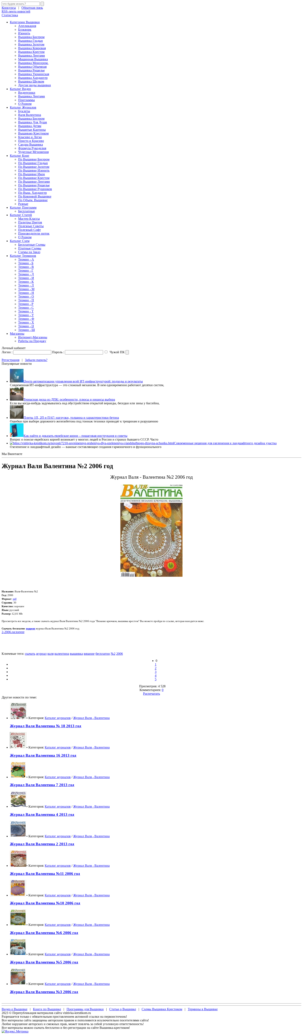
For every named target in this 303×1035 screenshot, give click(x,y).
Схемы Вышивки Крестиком (162, 1009)
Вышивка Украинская (33, 74)
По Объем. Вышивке (33, 200)
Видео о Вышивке (14, 1009)
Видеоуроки (26, 92)
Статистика (10, 15)
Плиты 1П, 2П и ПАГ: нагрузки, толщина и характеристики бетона (71, 417)
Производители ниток (33, 233)
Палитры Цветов (30, 222)
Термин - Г (25, 270)
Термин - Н (26, 293)
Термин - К (26, 281)
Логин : (7, 352)
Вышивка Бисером (31, 37)
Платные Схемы (29, 248)
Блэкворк (24, 29)
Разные (23, 204)
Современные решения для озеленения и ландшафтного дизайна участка (225, 443)
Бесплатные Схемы (31, 244)
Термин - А (26, 259)
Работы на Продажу (32, 341)
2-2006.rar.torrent (13, 632)
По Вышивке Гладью (33, 163)
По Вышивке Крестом (33, 178)
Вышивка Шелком (31, 81)
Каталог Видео (20, 89)
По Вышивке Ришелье (34, 185)
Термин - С (26, 307)
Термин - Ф (26, 318)
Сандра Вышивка (30, 144)
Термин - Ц (26, 326)
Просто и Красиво (31, 141)
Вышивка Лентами (31, 55)
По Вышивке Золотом (33, 166)
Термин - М (26, 289)
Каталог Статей (21, 215)
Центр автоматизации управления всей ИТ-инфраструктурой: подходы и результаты (83, 381)
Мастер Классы (29, 218)
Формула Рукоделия (32, 148)
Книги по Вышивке (47, 1009)
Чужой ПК (117, 352)
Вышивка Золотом (31, 44)
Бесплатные (26, 211)
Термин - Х (26, 322)
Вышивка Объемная (32, 66)
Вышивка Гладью (30, 40)
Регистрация (10, 360)
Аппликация (27, 26)
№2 (113, 653)
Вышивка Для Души (32, 122)
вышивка (76, 653)
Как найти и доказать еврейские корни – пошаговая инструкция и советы (75, 435)
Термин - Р (25, 304)
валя (50, 653)
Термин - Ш (26, 330)
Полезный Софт (29, 230)
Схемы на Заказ (29, 252)
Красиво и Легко (30, 137)
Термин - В (26, 267)
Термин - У (26, 315)
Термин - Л (26, 285)
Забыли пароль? (36, 360)
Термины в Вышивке (203, 1009)
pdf (14, 598)
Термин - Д (26, 274)
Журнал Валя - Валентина (91, 718)
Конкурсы (9, 7)
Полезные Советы (31, 226)
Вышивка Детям (29, 126)
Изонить (24, 33)
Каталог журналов (58, 718)
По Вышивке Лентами (34, 181)
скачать (30, 653)
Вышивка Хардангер (33, 78)
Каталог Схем (19, 241)
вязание (89, 653)
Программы (26, 100)
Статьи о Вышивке (122, 1009)
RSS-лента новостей (16, 11)
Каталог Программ (23, 207)
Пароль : (58, 352)
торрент (30, 628)
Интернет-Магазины (32, 337)
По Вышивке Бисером (33, 159)
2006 (119, 653)
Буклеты (24, 111)
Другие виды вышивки (34, 85)
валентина (61, 653)
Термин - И (26, 278)
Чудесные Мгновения (33, 152)
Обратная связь (32, 7)
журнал (41, 653)
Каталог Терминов (23, 255)
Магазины (17, 333)
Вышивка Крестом (31, 52)
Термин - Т (26, 311)
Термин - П (26, 300)
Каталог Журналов (23, 107)
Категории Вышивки (25, 22)
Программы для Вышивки (85, 1009)
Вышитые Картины (32, 129)
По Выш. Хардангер (32, 192)
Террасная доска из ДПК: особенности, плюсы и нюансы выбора (69, 399)
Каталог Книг (19, 155)
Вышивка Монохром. (33, 63)
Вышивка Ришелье (31, 70)
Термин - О (26, 296)
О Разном (25, 103)
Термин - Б (25, 263)
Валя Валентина (29, 115)
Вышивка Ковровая (32, 48)
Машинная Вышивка (33, 59)
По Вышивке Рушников (35, 189)
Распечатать (151, 693)
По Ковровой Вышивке (34, 196)
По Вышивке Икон (31, 174)
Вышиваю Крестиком (33, 133)
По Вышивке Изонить (33, 170)
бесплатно (102, 653)
